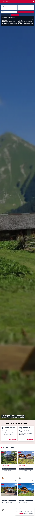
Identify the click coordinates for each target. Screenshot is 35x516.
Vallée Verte (7, 23)
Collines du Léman (28, 23)
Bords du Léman (20, 23)
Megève (3, 20)
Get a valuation (30, 439)
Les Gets (23, 19)
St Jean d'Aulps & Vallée (30, 19)
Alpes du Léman (4, 23)
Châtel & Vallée (20, 20)
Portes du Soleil (20, 19)
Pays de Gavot (24, 23)
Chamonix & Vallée (7, 19)
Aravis (19, 21)
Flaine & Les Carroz (12, 21)
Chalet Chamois (22, 465)
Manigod (24, 21)
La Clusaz (21, 21)
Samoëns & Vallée (8, 21)
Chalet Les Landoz (5, 465)
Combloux (6, 20)
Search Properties (12, 439)
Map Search (5, 17)
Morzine (26, 19)
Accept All (20, 513)
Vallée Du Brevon (12, 23)
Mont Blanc (3, 19)
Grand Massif (4, 21)
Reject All (25, 513)
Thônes (26, 21)
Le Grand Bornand (29, 21)
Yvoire (32, 23)
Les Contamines (15, 19)
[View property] (15, 480)
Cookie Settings (30, 513)
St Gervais (11, 19)
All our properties (11, 17)
